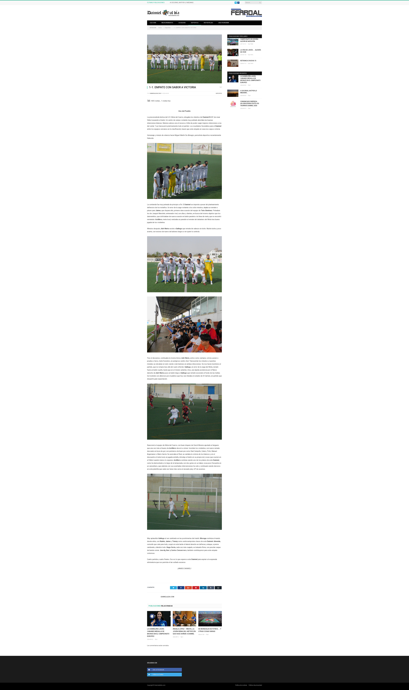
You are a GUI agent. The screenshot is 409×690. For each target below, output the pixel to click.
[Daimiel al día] (163, 12)
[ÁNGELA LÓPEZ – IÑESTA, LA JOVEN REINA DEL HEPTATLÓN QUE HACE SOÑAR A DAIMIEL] (184, 618)
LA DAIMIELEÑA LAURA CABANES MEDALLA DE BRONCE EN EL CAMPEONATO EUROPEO (250, 79)
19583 (251, 44)
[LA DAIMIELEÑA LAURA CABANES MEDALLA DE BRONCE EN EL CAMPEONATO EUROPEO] (159, 618)
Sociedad (182, 23)
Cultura (153, 23)
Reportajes (208, 23)
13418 (251, 63)
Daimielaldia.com (155, 93)
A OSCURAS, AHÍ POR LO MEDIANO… (182, 2)
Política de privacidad (255, 685)
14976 (251, 54)
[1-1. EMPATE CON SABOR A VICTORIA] (184, 59)
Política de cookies (241, 685)
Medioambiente (167, 23)
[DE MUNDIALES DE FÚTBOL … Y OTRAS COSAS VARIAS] (210, 618)
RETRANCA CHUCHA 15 (248, 61)
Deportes (194, 23)
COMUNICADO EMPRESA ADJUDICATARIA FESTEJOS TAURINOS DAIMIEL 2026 (249, 103)
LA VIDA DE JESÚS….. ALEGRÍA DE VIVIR (250, 51)
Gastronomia (223, 23)
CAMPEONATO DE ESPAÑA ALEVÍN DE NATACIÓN (249, 40)
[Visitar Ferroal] (246, 16)
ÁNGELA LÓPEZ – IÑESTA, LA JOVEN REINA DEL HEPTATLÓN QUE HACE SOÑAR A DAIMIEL (184, 631)
